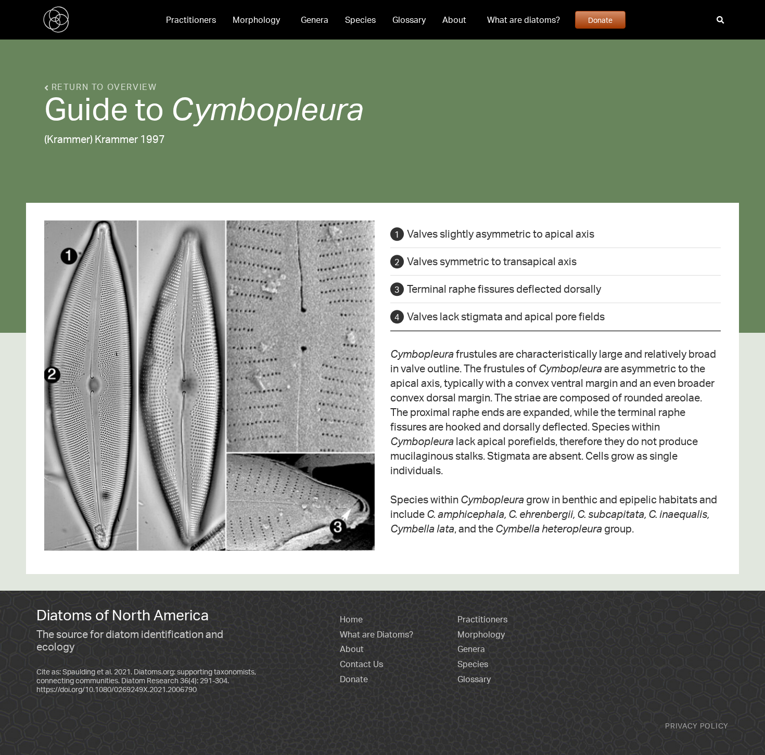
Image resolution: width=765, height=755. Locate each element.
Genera (314, 20)
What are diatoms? (523, 20)
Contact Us (361, 664)
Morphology (256, 20)
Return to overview (102, 87)
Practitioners (191, 20)
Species (360, 20)
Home (351, 619)
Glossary (409, 20)
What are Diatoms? (376, 634)
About (454, 20)
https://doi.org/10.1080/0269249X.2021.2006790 (116, 689)
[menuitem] (191, 20)
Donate (600, 19)
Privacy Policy (697, 725)
